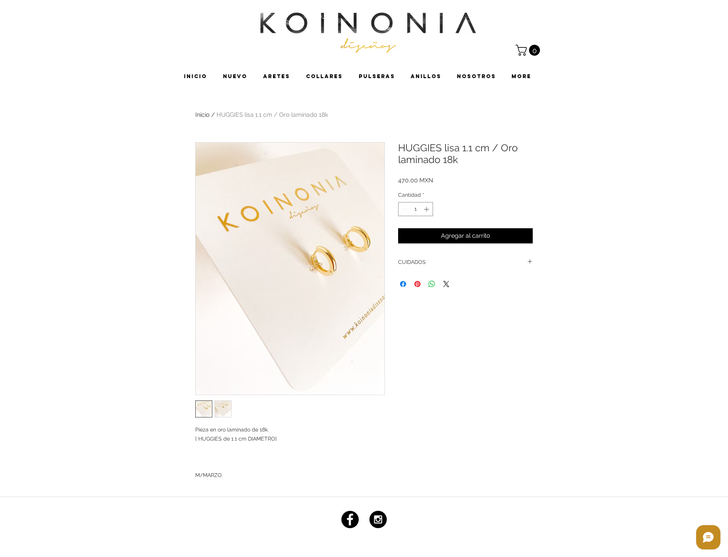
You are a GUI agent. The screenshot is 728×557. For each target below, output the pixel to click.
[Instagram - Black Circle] (378, 519)
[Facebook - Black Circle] (350, 519)
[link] (529, 50)
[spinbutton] (415, 209)
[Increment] (427, 209)
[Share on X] (446, 284)
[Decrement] (404, 209)
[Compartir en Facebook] (403, 284)
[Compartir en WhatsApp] (431, 284)
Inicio (202, 114)
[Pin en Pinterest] (417, 284)
